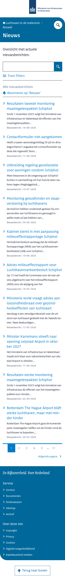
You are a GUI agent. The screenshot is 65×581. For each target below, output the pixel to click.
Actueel (7, 27)
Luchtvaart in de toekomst (23, 23)
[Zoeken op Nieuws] (58, 66)
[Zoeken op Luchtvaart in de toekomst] (58, 25)
